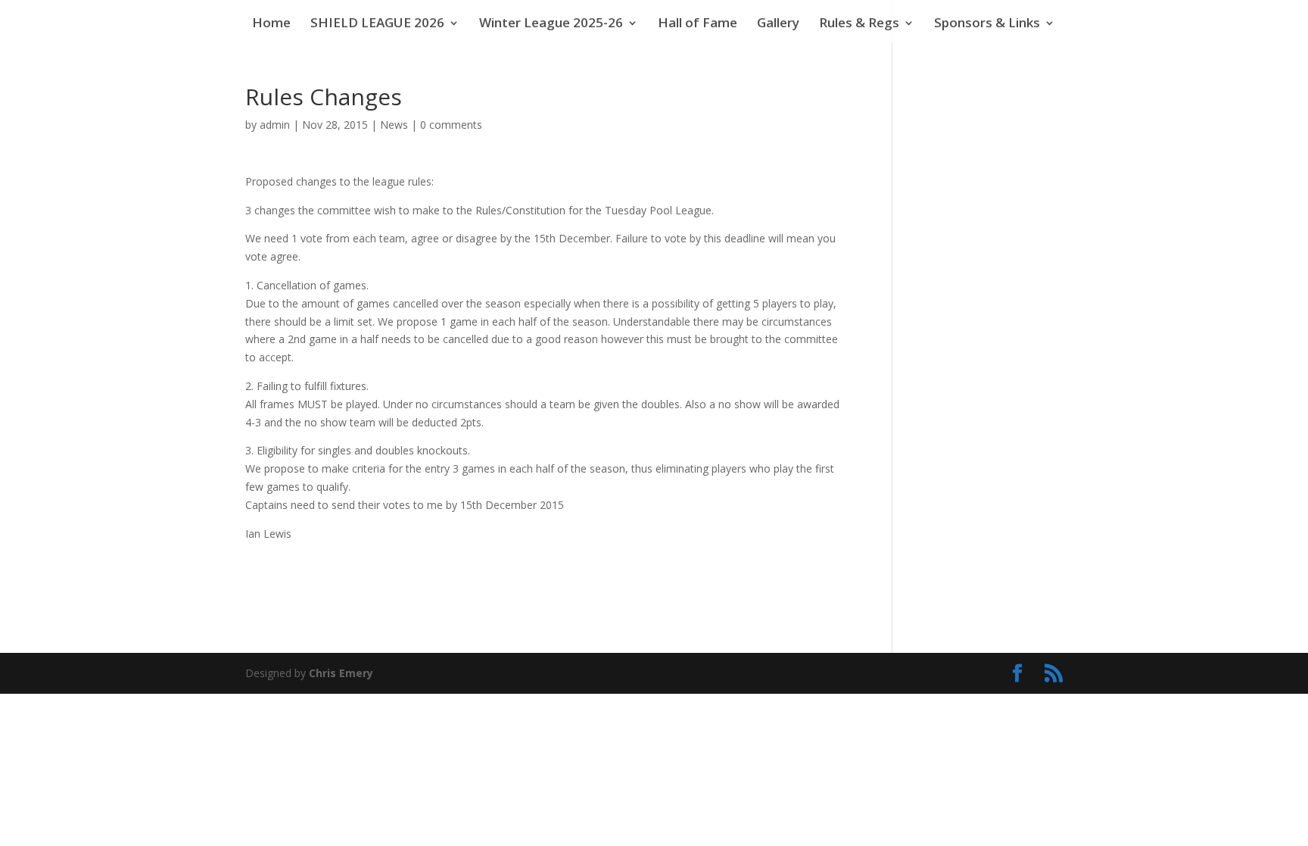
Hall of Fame (697, 24)
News (394, 124)
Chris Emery (341, 673)
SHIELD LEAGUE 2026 (377, 24)
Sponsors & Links (987, 24)
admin (275, 124)
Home (271, 24)
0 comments (451, 124)
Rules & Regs (859, 24)
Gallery (778, 24)
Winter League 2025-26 (551, 24)
